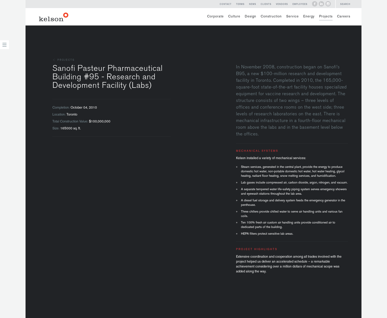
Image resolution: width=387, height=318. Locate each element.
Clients (266, 4)
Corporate (215, 16)
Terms (240, 4)
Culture (234, 16)
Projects (326, 16)
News (252, 4)
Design (250, 16)
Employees (299, 4)
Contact (226, 4)
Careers (343, 16)
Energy (309, 16)
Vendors (282, 4)
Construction (271, 16)
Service (292, 16)
